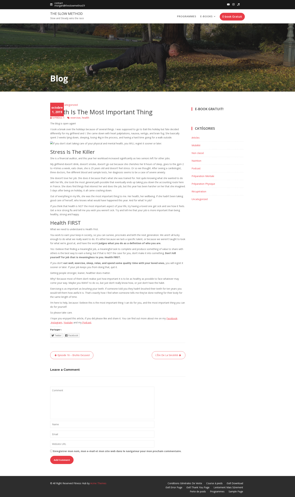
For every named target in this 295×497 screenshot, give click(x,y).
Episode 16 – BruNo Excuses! (74, 355)
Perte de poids (198, 491)
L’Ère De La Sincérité (166, 355)
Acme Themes (98, 483)
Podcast (86, 322)
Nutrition (196, 160)
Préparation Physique (203, 183)
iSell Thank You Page (197, 487)
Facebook (171, 318)
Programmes (186, 16)
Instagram (56, 322)
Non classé (198, 153)
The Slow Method (66, 13)
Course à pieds (214, 483)
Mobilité (196, 145)
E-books (206, 16)
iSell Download (235, 483)
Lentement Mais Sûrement (228, 487)
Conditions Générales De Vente (185, 483)
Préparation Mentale (203, 176)
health (85, 117)
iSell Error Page (174, 487)
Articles (54, 104)
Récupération (199, 191)
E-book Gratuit (232, 16)
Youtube (68, 322)
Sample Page (236, 491)
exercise (76, 117)
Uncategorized (69, 104)
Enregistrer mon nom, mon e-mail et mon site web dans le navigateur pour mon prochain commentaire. (117, 451)
